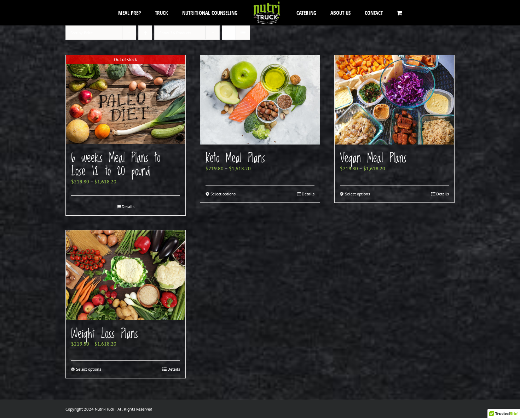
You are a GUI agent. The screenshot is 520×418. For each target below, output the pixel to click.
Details (128, 206)
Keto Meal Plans (235, 158)
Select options (223, 193)
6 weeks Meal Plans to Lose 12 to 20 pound (115, 164)
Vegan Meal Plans (373, 158)
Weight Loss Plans (104, 334)
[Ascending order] (145, 32)
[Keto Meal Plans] (260, 100)
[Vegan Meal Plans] (394, 100)
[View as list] (243, 33)
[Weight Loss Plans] (125, 275)
